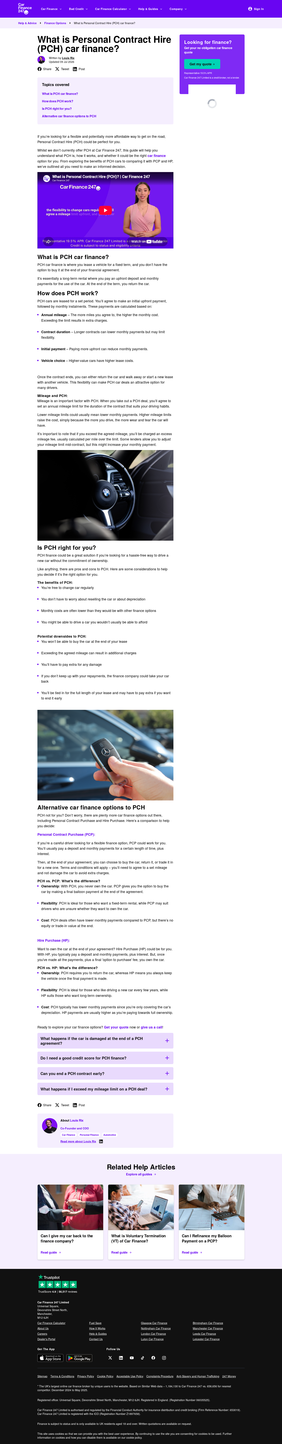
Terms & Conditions (62, 1376)
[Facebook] (153, 1358)
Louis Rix (68, 58)
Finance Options (55, 23)
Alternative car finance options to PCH (69, 116)
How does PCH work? (57, 101)
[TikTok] (142, 1358)
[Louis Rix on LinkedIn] (101, 1141)
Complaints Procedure (159, 1376)
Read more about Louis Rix (78, 1141)
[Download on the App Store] (50, 1358)
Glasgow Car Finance (154, 1323)
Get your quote (116, 1027)
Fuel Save (95, 1323)
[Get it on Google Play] (79, 1358)
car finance (157, 155)
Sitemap (42, 1376)
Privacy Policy (85, 1376)
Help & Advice (27, 23)
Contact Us (96, 1339)
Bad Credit (76, 9)
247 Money (229, 1376)
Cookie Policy (105, 1376)
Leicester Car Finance (206, 1339)
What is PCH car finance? (60, 93)
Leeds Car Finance (204, 1334)
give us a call (151, 1027)
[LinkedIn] (121, 1358)
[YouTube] (132, 1358)
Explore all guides (139, 1174)
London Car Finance (153, 1334)
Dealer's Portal (46, 1339)
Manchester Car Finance (208, 1328)
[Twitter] (110, 1358)
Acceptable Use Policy (129, 1376)
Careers (42, 1334)
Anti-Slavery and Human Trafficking (197, 1376)
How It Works (97, 1328)
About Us (43, 1328)
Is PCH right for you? (57, 108)
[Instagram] (164, 1358)
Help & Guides (148, 9)
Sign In (259, 9)
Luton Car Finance (152, 1339)
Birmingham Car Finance (208, 1323)
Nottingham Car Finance (156, 1328)
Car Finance (49, 9)
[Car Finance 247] (28, 9)
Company (176, 9)
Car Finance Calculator (111, 9)
